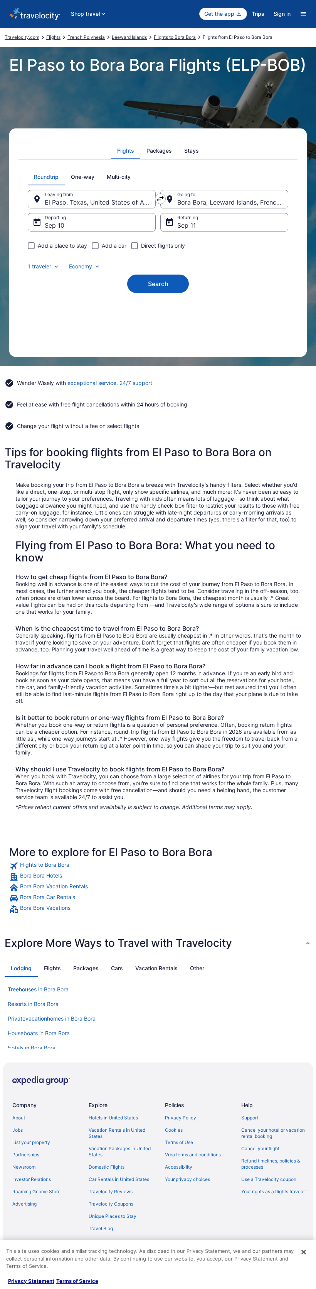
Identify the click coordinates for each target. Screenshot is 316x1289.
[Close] (303, 1252)
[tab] (125, 150)
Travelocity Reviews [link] (111, 1191)
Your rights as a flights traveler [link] (273, 1191)
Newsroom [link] (23, 1167)
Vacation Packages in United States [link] (120, 1151)
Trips (258, 13)
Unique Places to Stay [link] (112, 1216)
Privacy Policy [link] (180, 1118)
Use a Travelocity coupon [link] (268, 1179)
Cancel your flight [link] (260, 1148)
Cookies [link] (174, 1130)
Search (158, 284)
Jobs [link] (17, 1130)
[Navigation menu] (303, 14)
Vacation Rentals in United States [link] (117, 1133)
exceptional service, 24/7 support (109, 383)
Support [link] (249, 1118)
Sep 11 (186, 225)
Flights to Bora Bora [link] (175, 37)
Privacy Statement (31, 1281)
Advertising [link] (24, 1204)
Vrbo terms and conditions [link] (193, 1154)
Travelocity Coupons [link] (111, 1204)
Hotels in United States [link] (113, 1118)
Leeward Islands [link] (129, 37)
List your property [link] (31, 1142)
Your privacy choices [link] (187, 1179)
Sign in (282, 13)
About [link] (18, 1118)
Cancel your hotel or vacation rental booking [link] (273, 1133)
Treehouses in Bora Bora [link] (38, 989)
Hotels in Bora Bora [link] (31, 1047)
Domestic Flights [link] (106, 1167)
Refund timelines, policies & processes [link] (270, 1164)
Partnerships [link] (25, 1154)
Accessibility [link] (178, 1167)
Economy (80, 266)
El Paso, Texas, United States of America (100, 202)
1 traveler (39, 266)
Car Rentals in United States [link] (119, 1179)
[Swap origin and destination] (160, 198)
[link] (158, 866)
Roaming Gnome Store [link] (36, 1191)
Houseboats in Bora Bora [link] (39, 1033)
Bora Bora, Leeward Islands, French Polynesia (232, 202)
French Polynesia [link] (86, 37)
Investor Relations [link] (31, 1179)
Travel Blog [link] (101, 1228)
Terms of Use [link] (179, 1142)
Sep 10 (54, 225)
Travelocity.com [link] (22, 37)
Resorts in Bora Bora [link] (33, 1004)
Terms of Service (77, 1281)
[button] (158, 943)
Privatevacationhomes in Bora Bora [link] (52, 1018)
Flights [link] (53, 37)
